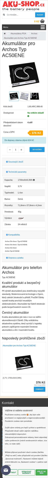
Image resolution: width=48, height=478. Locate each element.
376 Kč (36, 133)
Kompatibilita (14, 235)
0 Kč (36, 21)
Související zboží (15, 162)
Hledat (40, 15)
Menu (5, 27)
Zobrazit (40, 389)
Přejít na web (41, 472)
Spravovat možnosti (26, 472)
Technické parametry (17, 172)
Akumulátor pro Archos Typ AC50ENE (19, 346)
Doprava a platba (15, 258)
